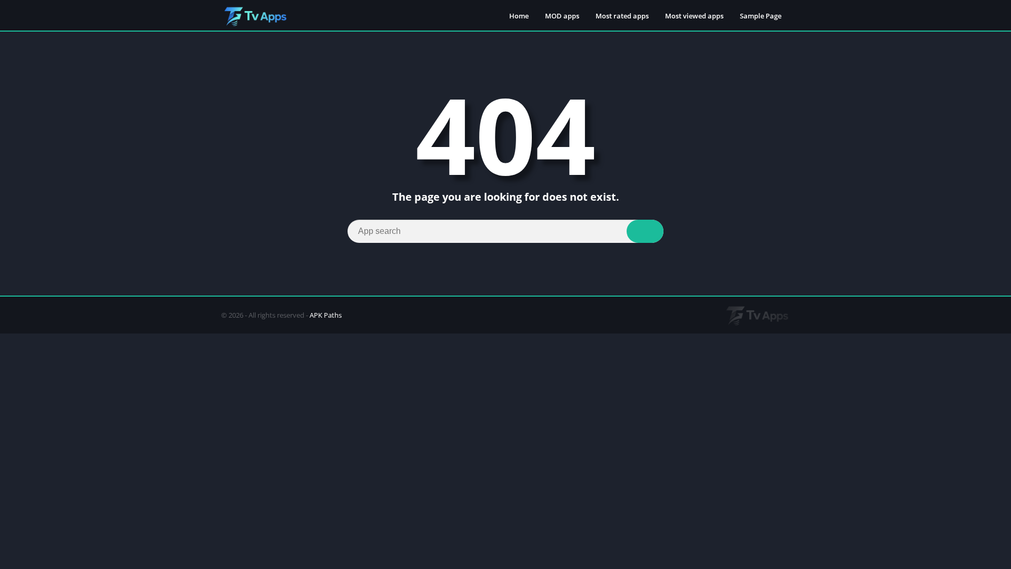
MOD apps (562, 16)
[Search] (645, 231)
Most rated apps (622, 16)
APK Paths (326, 315)
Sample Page (760, 16)
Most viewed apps (694, 16)
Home (519, 16)
